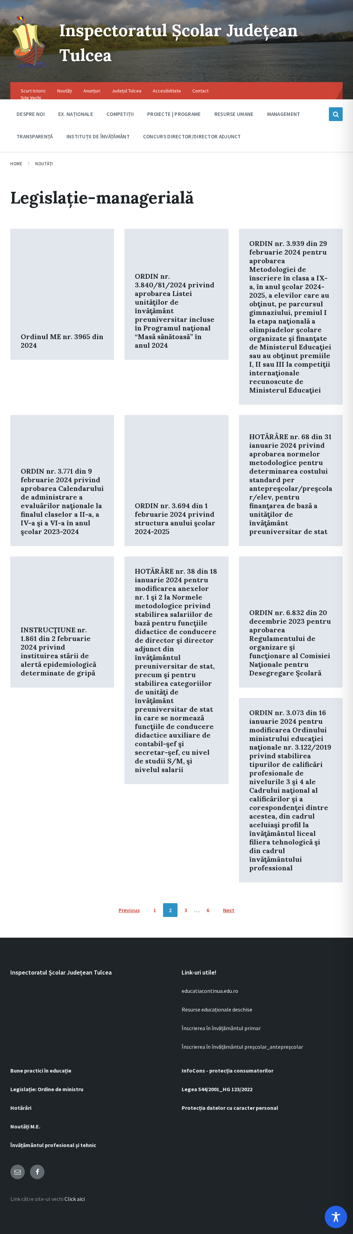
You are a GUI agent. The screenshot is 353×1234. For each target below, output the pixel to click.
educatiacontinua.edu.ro (210, 990)
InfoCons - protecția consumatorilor (227, 1070)
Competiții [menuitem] (120, 114)
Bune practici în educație (40, 1070)
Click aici (74, 1198)
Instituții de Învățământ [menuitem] (98, 136)
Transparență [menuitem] (35, 136)
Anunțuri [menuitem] (91, 91)
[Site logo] (29, 68)
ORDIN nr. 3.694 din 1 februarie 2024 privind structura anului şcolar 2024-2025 (175, 518)
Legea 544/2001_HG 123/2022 (217, 1089)
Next (228, 910)
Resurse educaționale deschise (217, 1009)
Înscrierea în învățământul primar (221, 1028)
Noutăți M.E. (25, 1126)
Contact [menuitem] (200, 91)
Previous (129, 910)
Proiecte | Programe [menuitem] (174, 114)
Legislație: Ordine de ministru (46, 1089)
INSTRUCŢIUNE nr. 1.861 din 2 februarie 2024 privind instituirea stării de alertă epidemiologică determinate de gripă (58, 651)
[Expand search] (336, 114)
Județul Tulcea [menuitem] (126, 91)
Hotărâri (20, 1107)
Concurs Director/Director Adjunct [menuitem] (192, 136)
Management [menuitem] (283, 114)
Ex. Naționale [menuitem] (75, 114)
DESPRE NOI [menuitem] (31, 114)
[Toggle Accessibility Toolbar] (336, 1217)
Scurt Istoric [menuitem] (33, 91)
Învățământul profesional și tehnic (53, 1145)
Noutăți (44, 164)
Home (16, 164)
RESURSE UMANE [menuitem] (234, 114)
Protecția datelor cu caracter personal (230, 1107)
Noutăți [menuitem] (64, 91)
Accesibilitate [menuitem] (167, 91)
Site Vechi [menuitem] (31, 98)
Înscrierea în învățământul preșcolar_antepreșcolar (242, 1046)
